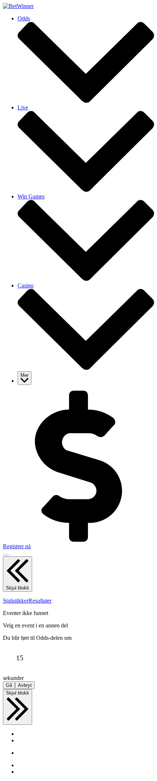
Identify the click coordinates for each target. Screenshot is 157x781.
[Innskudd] (78, 540)
